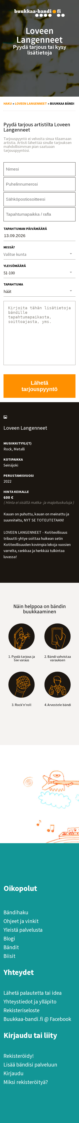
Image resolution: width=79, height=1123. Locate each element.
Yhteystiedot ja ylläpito (30, 1001)
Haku (8, 103)
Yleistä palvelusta (23, 929)
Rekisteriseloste (22, 1010)
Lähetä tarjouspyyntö (39, 386)
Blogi (9, 938)
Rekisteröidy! (19, 1055)
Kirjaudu (13, 1073)
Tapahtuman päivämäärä (25, 228)
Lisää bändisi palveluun (30, 1064)
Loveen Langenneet (31, 103)
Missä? (9, 247)
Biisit (9, 955)
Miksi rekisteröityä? (26, 1082)
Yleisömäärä (15, 265)
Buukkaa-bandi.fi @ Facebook (37, 1018)
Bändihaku (16, 912)
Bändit (11, 947)
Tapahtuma (13, 284)
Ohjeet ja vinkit (21, 921)
